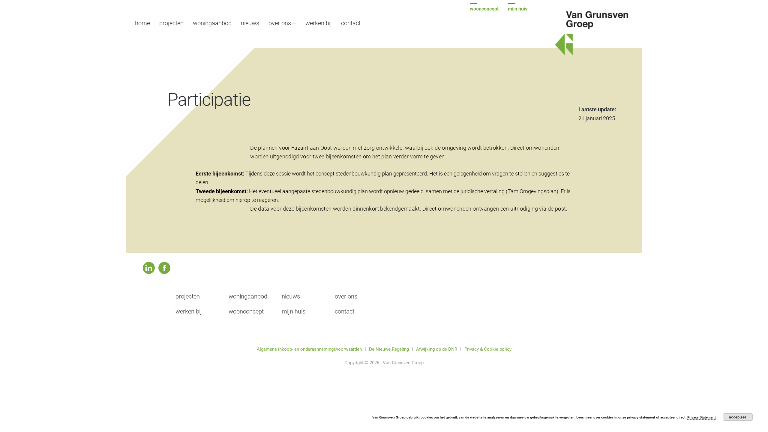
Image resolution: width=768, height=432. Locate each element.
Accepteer (737, 417)
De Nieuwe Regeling (389, 349)
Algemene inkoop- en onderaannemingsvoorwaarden (309, 349)
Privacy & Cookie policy (488, 349)
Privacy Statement (701, 417)
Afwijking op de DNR (436, 349)
